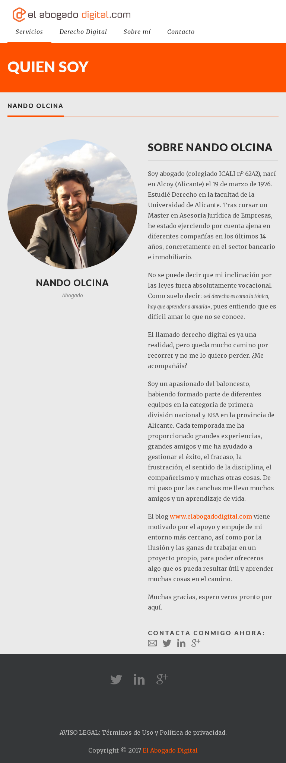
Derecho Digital (83, 31)
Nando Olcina (35, 105)
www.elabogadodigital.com (211, 516)
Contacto (181, 31)
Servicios (29, 31)
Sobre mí (137, 31)
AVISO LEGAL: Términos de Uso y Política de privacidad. (143, 732)
